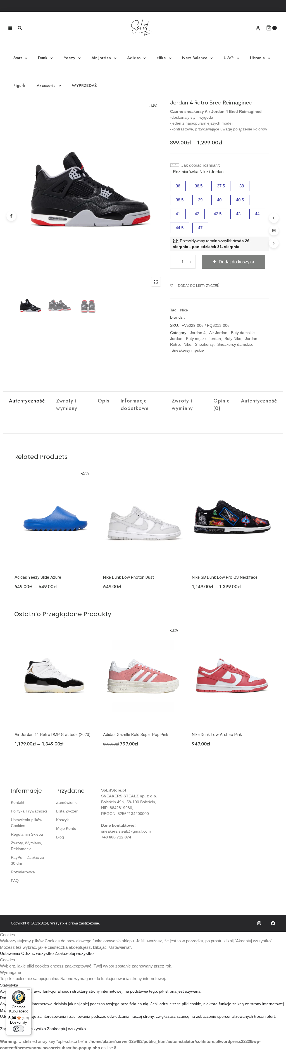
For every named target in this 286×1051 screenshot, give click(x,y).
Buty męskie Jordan (203, 338)
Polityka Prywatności (29, 811)
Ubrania (257, 58)
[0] (268, 28)
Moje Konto (66, 828)
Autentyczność (27, 400)
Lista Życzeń (67, 811)
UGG (229, 58)
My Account (258, 28)
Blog (60, 837)
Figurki (20, 85)
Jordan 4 (198, 332)
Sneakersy (204, 344)
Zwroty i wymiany (66, 404)
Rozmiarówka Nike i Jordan (198, 171)
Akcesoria (46, 85)
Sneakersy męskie (187, 350)
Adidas (133, 58)
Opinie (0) (221, 404)
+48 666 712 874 (116, 837)
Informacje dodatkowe (135, 404)
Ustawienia (10, 953)
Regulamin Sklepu (27, 834)
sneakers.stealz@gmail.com (126, 831)
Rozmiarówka (23, 872)
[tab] (27, 405)
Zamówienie (67, 802)
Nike (161, 58)
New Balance (195, 58)
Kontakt (17, 802)
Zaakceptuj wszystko (74, 953)
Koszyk (62, 820)
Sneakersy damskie (234, 344)
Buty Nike (233, 338)
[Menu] (28, 990)
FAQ (15, 880)
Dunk (42, 58)
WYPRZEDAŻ (84, 85)
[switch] (18, 1029)
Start (17, 58)
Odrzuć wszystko (38, 953)
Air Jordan (101, 58)
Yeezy (69, 58)
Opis (103, 400)
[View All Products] (274, 230)
